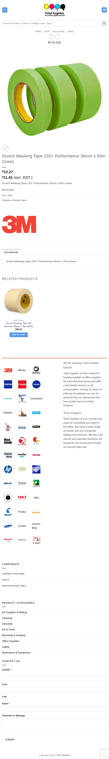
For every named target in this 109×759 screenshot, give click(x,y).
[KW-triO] (8, 483)
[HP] (8, 469)
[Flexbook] (8, 440)
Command (36, 398)
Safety (5, 646)
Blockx (22, 370)
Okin (36, 497)
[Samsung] (8, 525)
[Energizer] (8, 426)
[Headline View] (22, 455)
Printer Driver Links (14, 586)
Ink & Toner (8, 629)
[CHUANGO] (8, 398)
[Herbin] (36, 455)
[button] (4, 9)
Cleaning (7, 618)
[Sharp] (8, 540)
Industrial (59, 31)
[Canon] (22, 384)
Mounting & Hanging (13, 635)
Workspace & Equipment (16, 652)
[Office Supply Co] (8, 497)
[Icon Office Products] (22, 469)
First (4, 684)
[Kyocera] (22, 483)
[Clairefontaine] (22, 398)
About (5, 580)
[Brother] (8, 384)
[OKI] (22, 497)
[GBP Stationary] (36, 440)
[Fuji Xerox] (22, 440)
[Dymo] (36, 412)
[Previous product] (57, 36)
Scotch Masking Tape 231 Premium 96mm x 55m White (18, 325)
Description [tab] (11, 252)
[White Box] (36, 540)
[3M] (19, 224)
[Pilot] (8, 511)
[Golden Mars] (8, 455)
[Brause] (36, 370)
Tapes (70, 31)
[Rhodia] (36, 511)
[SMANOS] (22, 540)
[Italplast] (36, 469)
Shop (47, 31)
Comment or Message (13, 715)
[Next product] (51, 36)
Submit (10, 739)
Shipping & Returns (13, 574)
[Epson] (22, 426)
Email (6, 703)
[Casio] (36, 384)
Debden (8, 412)
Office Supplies (10, 641)
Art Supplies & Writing (14, 612)
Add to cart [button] (18, 335)
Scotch (22, 526)
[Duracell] (22, 412)
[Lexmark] (36, 483)
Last (4, 696)
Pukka (22, 511)
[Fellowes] (36, 426)
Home (38, 31)
